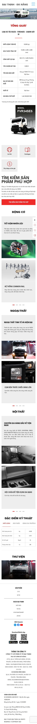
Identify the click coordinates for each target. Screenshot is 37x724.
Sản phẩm (18, 588)
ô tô (18, 591)
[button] (13, 304)
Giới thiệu (18, 605)
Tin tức (18, 609)
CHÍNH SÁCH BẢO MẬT (10, 694)
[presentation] (2, 11)
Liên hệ (18, 616)
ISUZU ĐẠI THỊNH (18, 602)
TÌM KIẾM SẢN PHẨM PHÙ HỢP (18, 202)
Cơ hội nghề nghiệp (18, 612)
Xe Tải (18, 595)
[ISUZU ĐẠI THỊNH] (15, 4)
